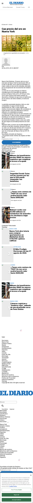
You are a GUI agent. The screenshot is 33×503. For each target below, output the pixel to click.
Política (2, 427)
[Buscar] (2, 405)
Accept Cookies (16, 499)
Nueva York (13, 228)
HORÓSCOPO (6, 370)
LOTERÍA (4, 372)
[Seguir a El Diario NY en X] (8, 329)
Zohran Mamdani (8, 7)
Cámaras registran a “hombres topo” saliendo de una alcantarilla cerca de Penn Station (20, 306)
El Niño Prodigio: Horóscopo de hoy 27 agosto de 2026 (22, 251)
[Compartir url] (4, 79)
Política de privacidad (13, 147)
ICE (29, 7)
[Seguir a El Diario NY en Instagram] (12, 329)
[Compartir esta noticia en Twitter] (12, 69)
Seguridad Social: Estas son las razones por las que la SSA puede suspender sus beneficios (20, 177)
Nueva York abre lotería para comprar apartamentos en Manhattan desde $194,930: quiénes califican (19, 236)
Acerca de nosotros (8, 375)
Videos (2, 420)
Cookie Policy (13, 486)
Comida (4, 353)
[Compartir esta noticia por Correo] (17, 69)
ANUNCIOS (5, 373)
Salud (3, 351)
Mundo (4, 345)
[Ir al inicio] (16, 322)
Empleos (2, 415)
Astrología (17, 246)
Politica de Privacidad (8, 378)
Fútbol (2, 434)
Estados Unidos (7, 343)
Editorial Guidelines (8, 379)
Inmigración (5, 347)
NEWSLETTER (6, 364)
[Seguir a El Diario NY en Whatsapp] (12, 333)
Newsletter (3, 410)
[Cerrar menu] (2, 399)
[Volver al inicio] (16, 390)
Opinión (4, 359)
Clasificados (4, 414)
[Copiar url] (6, 75)
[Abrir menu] (2, 3)
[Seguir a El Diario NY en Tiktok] (21, 329)
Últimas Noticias (5, 417)
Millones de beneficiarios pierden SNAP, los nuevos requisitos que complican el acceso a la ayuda (20, 158)
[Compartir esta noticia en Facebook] (8, 69)
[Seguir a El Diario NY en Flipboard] (4, 333)
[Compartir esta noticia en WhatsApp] (4, 69)
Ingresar (12, 409)
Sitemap (4, 381)
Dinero (10, 24)
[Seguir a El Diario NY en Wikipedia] (8, 333)
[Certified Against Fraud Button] (8, 384)
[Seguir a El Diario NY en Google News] (25, 329)
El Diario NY (5, 24)
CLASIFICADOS (6, 362)
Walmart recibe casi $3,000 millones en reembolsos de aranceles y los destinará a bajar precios (20, 214)
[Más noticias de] (6, 58)
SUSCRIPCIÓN (6, 367)
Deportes (5, 350)
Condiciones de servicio (9, 148)
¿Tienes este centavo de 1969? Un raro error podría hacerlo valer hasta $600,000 (21, 195)
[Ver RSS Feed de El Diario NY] (17, 333)
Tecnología (5, 357)
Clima (1, 448)
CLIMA (4, 368)
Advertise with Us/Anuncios (10, 376)
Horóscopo (3, 418)
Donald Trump (20, 7)
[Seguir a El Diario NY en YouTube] (17, 329)
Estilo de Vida (6, 354)
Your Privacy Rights (16, 489)
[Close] (31, 475)
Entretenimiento (6, 348)
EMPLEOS (5, 365)
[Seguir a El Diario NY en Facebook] (4, 329)
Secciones (3, 421)
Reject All (16, 494)
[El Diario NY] (16, 3)
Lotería (2, 446)
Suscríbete (5, 409)
